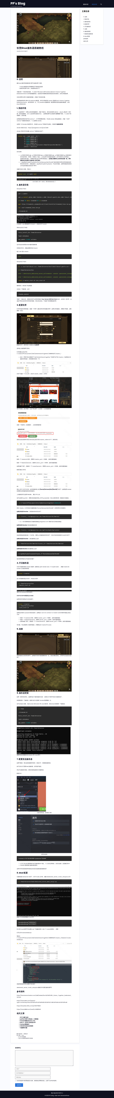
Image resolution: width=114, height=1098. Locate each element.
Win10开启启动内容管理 (26, 1026)
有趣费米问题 (23, 1028)
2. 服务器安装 (86, 21)
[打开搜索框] (101, 4)
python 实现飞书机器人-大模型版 (29, 1019)
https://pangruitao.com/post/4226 (38, 127)
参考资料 (85, 38)
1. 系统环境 (86, 19)
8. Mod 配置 (86, 36)
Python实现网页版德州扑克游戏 (25, 1038)
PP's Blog (17, 3)
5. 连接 (85, 29)
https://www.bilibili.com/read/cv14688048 (29, 1009)
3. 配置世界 (86, 24)
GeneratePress (64, 1095)
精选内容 (94, 4)
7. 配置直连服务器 (88, 34)
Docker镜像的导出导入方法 (27, 1021)
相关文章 (85, 41)
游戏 (19, 1035)
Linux (23, 1035)
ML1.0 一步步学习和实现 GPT (28, 1022)
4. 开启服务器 (87, 26)
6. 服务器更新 (87, 31)
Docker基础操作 (24, 1024)
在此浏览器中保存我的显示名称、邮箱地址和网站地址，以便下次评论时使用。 (37, 1080)
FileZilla (30, 494)
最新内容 (85, 4)
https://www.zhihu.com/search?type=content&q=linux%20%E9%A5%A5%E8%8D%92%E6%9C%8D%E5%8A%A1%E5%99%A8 (42, 1001)
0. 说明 (85, 17)
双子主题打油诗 (24, 1017)
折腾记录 (26, 1033)
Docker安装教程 (22, 1036)
